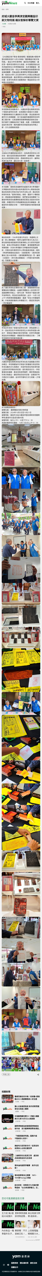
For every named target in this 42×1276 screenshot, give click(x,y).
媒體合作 (14, 1267)
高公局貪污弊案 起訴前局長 (34, 1215)
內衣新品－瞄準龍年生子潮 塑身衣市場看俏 (8, 1232)
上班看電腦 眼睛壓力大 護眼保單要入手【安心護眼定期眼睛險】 (34, 1232)
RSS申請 (31, 3)
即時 (7, 9)
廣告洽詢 (33, 1263)
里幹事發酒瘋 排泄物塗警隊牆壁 (21, 1215)
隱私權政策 (24, 1263)
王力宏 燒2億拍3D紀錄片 (8, 1215)
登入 (37, 3)
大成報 (4, 24)
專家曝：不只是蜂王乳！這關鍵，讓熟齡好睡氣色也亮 (21, 1232)
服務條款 (14, 1263)
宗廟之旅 (6, 1074)
